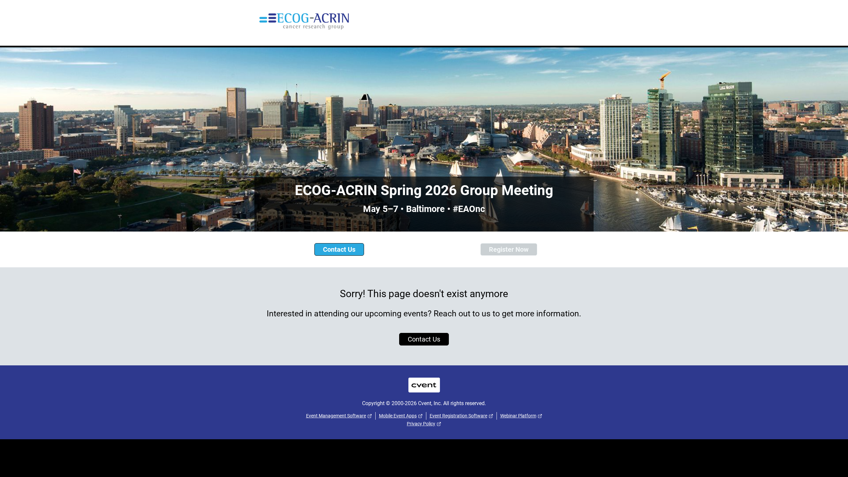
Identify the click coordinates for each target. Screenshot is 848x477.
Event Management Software (336, 415)
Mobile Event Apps (398, 415)
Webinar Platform (518, 415)
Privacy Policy (421, 423)
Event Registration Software (458, 415)
